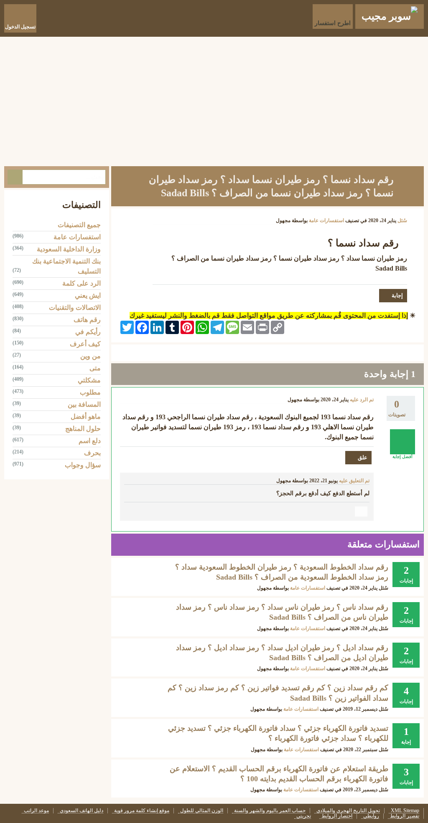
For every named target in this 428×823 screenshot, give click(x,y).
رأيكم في (88, 331)
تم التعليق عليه (354, 481)
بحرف (92, 452)
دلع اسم (90, 440)
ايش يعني (88, 295)
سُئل (402, 220)
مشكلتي (89, 380)
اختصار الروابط (336, 816)
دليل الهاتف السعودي (81, 810)
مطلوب (90, 392)
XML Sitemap (405, 810)
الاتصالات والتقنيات (75, 307)
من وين (90, 356)
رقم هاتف (87, 319)
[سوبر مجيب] (389, 16)
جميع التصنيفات (79, 224)
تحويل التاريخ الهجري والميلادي (348, 810)
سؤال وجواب (83, 464)
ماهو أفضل (86, 416)
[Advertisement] (214, 99)
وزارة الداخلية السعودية (69, 249)
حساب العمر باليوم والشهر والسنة (270, 810)
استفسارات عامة (326, 220)
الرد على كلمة (81, 283)
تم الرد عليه (362, 400)
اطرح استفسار (333, 23)
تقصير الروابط (404, 816)
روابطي (371, 816)
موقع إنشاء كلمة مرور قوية (141, 810)
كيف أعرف (85, 343)
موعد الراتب (36, 810)
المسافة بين (84, 404)
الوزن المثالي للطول (201, 810)
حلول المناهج (83, 428)
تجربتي (303, 816)
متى (95, 368)
